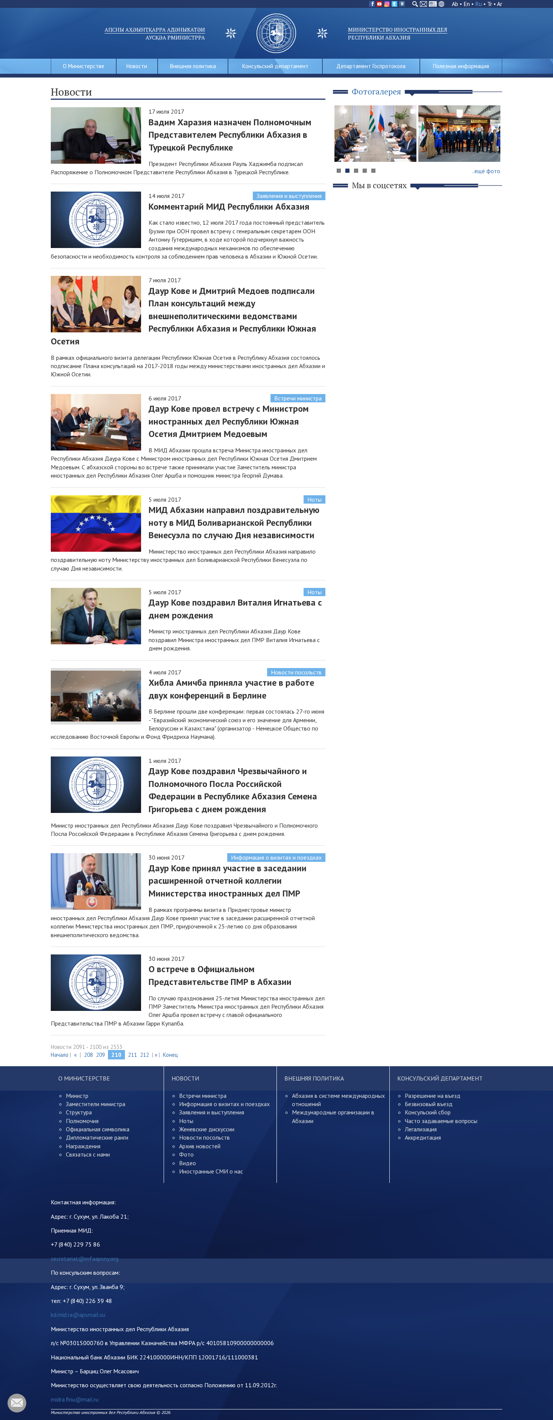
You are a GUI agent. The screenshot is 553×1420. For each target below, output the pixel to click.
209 (100, 1054)
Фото (186, 1154)
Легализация (421, 1129)
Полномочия (82, 1121)
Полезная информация (461, 66)
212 (144, 1054)
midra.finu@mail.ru (75, 1399)
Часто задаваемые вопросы (441, 1121)
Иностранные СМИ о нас (211, 1171)
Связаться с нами (88, 1154)
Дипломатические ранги (97, 1137)
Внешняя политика (193, 66)
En (466, 4)
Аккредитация (423, 1137)
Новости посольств (296, 672)
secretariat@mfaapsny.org (84, 1258)
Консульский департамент (275, 66)
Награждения (83, 1146)
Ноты (314, 499)
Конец (170, 1054)
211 (132, 1054)
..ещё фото (486, 171)
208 (88, 1054)
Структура (79, 1112)
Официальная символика (97, 1129)
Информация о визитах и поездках (276, 857)
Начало (59, 1054)
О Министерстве (83, 66)
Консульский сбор (428, 1112)
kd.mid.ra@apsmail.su (78, 1314)
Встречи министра (298, 398)
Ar (499, 4)
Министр (77, 1095)
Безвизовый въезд (429, 1104)
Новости (136, 66)
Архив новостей (199, 1146)
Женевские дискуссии (206, 1129)
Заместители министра (95, 1104)
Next (492, 148)
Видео (187, 1163)
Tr (489, 4)
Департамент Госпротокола (371, 66)
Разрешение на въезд (432, 1095)
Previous (343, 148)
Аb (455, 4)
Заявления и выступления (289, 195)
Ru (478, 4)
